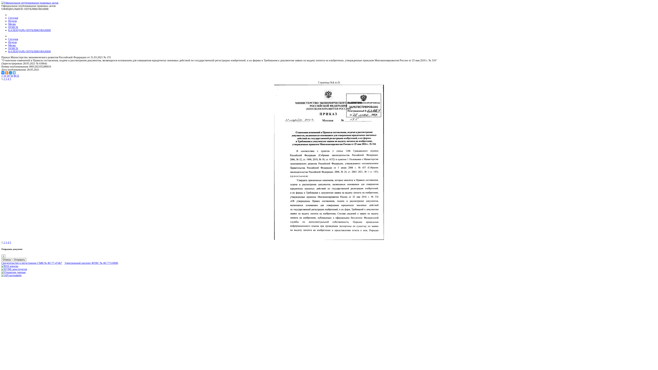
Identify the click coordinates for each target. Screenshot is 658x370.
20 (8, 75)
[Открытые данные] (13, 272)
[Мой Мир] (10, 72)
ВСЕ (16, 75)
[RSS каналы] (9, 266)
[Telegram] (14, 72)
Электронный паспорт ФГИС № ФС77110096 (91, 263)
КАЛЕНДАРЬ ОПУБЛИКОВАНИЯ (29, 30)
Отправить (19, 259)
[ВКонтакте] (2, 72)
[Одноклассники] (6, 72)
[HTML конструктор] (14, 269)
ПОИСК (13, 27)
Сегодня (13, 17)
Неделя (12, 21)
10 (4, 75)
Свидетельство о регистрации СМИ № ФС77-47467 (31, 263)
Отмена (7, 259)
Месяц (12, 24)
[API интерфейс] (11, 275)
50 (11, 75)
